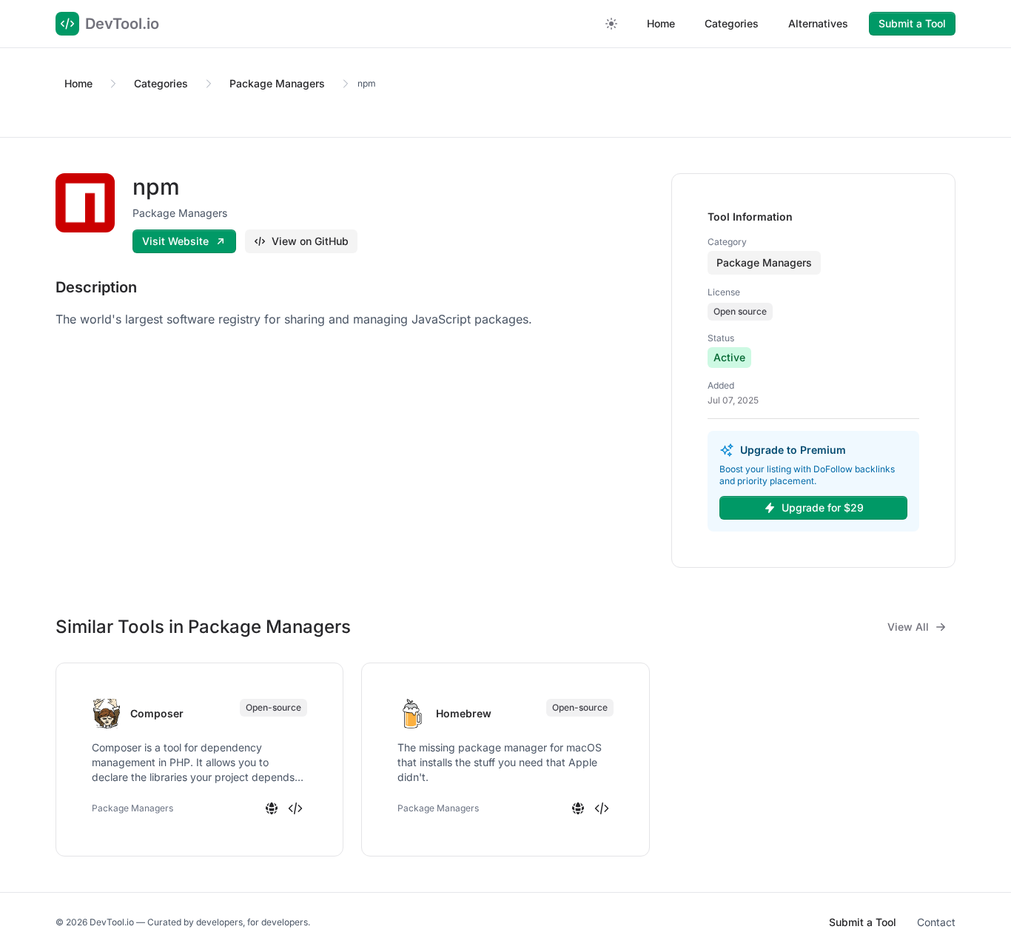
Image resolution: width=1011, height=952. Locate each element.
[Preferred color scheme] (611, 23)
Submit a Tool (912, 23)
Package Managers (277, 83)
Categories (732, 23)
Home (661, 23)
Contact (936, 922)
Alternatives (818, 23)
